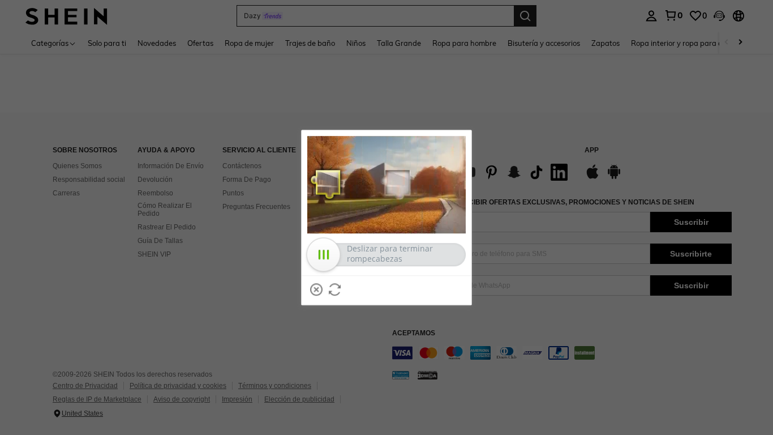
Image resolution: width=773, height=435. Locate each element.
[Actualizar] (335, 289)
